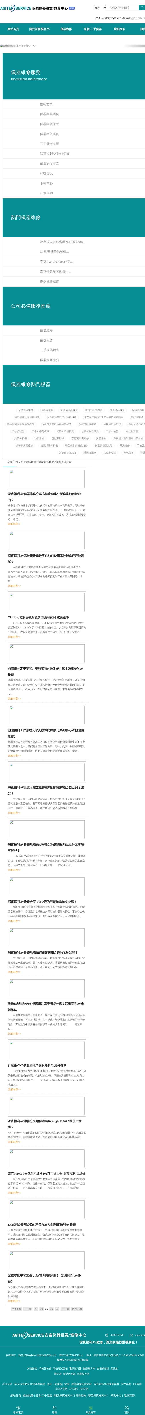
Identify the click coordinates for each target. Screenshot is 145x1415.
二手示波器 (112, 431)
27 (57, 1309)
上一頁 (27, 1309)
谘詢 (126, 1412)
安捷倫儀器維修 (69, 410)
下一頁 (65, 1309)
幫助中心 (116, 1395)
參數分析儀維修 (67, 452)
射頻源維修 (58, 438)
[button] (11, 46)
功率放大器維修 (24, 445)
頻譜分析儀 (20, 438)
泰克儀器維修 (117, 410)
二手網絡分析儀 (40, 431)
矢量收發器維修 (103, 445)
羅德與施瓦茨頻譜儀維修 (20, 424)
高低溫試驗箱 (60, 1368)
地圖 (54, 1412)
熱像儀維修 (90, 452)
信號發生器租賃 (90, 431)
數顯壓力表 (89, 1368)
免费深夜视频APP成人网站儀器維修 (103, 417)
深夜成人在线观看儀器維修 (56, 424)
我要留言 (91, 1412)
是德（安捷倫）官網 (58, 1384)
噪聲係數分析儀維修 (76, 445)
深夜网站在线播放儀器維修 (62, 417)
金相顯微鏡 (103, 1368)
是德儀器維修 (25, 410)
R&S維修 (128, 452)
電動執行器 (75, 1368)
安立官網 (126, 1384)
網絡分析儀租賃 (65, 431)
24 (41, 1309)
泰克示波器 (69, 1374)
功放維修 (39, 438)
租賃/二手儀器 (93, 29)
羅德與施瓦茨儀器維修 (27, 417)
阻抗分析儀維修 (87, 424)
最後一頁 (77, 1309)
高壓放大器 (83, 1374)
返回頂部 (129, 1395)
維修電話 (18, 1412)
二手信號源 (18, 431)
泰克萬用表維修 (80, 438)
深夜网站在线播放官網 (106, 1384)
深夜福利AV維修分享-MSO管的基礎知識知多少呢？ (42, 901)
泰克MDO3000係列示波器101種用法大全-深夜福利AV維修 (46, 1173)
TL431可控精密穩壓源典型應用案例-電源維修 (38, 617)
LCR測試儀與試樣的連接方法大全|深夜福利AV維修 (42, 1224)
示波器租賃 (132, 431)
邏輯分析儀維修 (112, 424)
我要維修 (119, 29)
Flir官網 (137, 1384)
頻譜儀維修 (137, 417)
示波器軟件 (45, 1368)
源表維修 (101, 438)
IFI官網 (73, 1389)
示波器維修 (46, 410)
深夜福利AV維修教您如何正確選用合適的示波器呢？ (43, 952)
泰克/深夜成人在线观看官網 (29, 1384)
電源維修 (125, 445)
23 (36, 1309)
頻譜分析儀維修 (93, 410)
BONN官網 (61, 1389)
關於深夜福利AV (39, 29)
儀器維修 (66, 29)
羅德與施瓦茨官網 (81, 1384)
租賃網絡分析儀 (49, 445)
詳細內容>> (14, 524)
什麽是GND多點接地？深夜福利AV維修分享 (37, 1065)
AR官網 (84, 1389)
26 (51, 1309)
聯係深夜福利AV (97, 1395)
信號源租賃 (110, 452)
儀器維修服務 (46, 461)
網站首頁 (13, 29)
